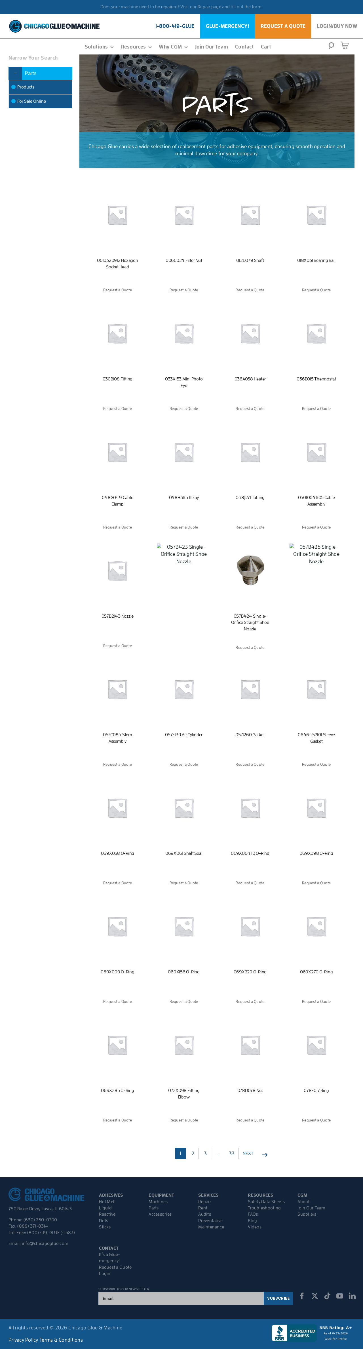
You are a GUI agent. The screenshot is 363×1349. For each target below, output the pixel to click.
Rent (202, 1208)
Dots (103, 1220)
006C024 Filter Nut (184, 260)
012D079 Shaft (250, 260)
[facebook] (302, 1296)
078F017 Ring (316, 1090)
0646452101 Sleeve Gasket (316, 738)
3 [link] (205, 1153)
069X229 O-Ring (250, 972)
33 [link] (232, 1153)
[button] (331, 47)
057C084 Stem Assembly (117, 738)
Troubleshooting (264, 1208)
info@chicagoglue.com (45, 1243)
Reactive (107, 1214)
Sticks (105, 1227)
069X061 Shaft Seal (183, 853)
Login (104, 1273)
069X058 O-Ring (117, 853)
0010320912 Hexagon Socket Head (117, 263)
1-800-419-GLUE (175, 26)
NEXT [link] (248, 1153)
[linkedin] (352, 1296)
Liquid (105, 1208)
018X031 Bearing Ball (316, 260)
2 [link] (192, 1153)
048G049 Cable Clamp (117, 500)
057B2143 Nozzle (118, 616)
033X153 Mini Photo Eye (184, 382)
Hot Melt (107, 1201)
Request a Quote (115, 1267)
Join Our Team (311, 1208)
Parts (154, 1208)
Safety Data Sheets (266, 1201)
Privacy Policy (23, 1339)
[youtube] (339, 1296)
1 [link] (180, 1153)
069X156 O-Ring (184, 972)
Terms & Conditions (61, 1339)
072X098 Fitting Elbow (183, 1093)
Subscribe (278, 1298)
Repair (204, 1201)
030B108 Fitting (117, 379)
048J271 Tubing (250, 497)
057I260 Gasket (250, 735)
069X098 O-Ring (316, 853)
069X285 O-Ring (117, 1090)
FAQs (253, 1214)
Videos (254, 1227)
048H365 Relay (184, 497)
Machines (158, 1201)
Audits (204, 1214)
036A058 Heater (250, 379)
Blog (252, 1220)
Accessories (160, 1214)
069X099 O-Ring (117, 972)
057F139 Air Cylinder (183, 735)
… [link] (218, 1153)
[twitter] (314, 1296)
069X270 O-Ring (316, 972)
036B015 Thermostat (316, 379)
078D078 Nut (250, 1090)
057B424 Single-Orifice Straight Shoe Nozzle (250, 622)
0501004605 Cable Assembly (316, 500)
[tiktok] (327, 1296)
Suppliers (306, 1214)
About (303, 1201)
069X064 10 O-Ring (250, 853)
